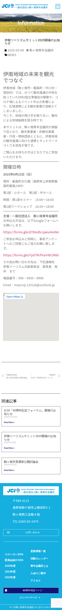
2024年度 (10, 571)
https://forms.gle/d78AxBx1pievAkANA (31, 232)
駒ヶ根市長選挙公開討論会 (21, 461)
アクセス (36, 580)
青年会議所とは (39, 565)
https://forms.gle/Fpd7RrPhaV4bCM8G (31, 255)
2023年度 (10, 577)
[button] (57, 6)
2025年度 (10, 565)
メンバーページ (28, 597)
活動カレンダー (39, 558)
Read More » (9, 422)
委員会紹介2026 (14, 560)
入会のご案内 (38, 573)
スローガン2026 (14, 554)
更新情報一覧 (38, 551)
